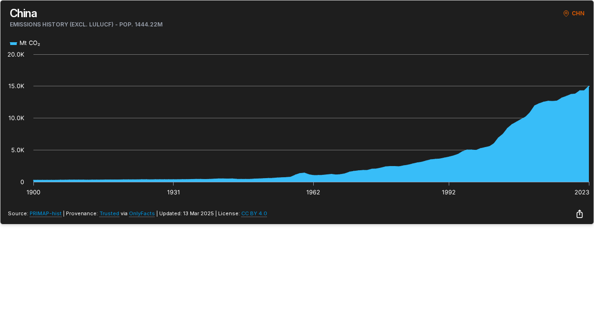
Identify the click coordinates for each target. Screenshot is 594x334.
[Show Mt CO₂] (25, 42)
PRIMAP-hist (46, 213)
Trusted (109, 213)
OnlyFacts (142, 213)
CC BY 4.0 (254, 213)
